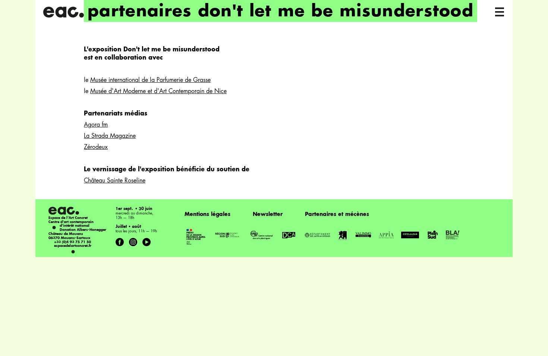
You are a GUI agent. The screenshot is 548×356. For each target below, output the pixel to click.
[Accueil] (63, 12)
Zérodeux (96, 147)
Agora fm (96, 125)
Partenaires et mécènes (337, 214)
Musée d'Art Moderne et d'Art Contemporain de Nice (158, 92)
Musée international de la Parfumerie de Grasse (150, 80)
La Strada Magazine (110, 136)
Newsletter (268, 214)
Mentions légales (207, 214)
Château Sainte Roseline (114, 181)
